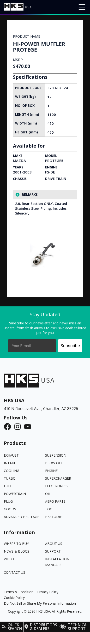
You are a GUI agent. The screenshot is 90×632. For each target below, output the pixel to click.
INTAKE (10, 463)
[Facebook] (9, 426)
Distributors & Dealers (43, 626)
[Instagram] (19, 426)
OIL (48, 493)
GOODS (10, 509)
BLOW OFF (54, 463)
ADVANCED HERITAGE (21, 516)
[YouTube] (29, 426)
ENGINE (51, 470)
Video (9, 559)
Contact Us (14, 572)
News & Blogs (16, 551)
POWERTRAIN (15, 493)
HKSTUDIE (53, 516)
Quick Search (15, 626)
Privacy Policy (47, 592)
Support (53, 551)
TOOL (49, 509)
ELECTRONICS (56, 486)
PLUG (8, 501)
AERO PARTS (55, 501)
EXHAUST (11, 455)
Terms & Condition (18, 592)
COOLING (11, 470)
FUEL (8, 486)
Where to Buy (16, 543)
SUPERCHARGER (58, 478)
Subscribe (70, 345)
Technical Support (78, 626)
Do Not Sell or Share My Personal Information (40, 603)
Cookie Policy (14, 597)
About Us (53, 543)
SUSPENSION (55, 455)
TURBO (10, 478)
